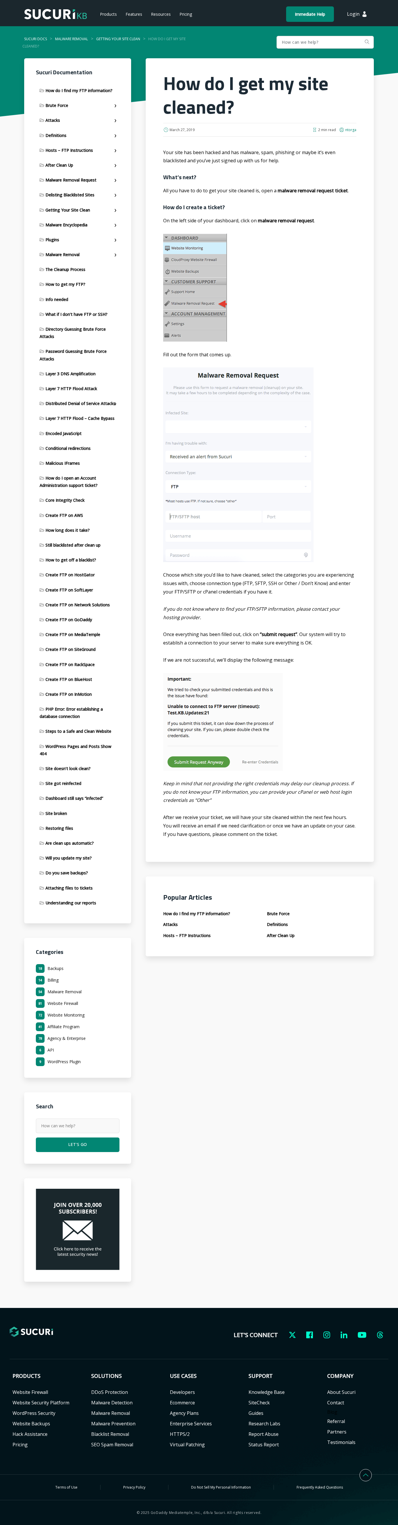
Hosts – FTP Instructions (69, 150)
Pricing (185, 14)
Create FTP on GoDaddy (68, 619)
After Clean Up (59, 165)
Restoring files (59, 828)
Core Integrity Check (64, 500)
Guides (256, 1413)
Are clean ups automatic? (69, 843)
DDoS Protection (109, 1392)
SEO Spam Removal (112, 1444)
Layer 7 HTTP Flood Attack (71, 388)
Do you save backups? (66, 873)
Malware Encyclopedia (66, 225)
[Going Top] (366, 1470)
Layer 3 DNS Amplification (70, 373)
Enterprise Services (191, 1423)
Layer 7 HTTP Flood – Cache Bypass (80, 418)
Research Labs (264, 1423)
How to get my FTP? (65, 284)
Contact (335, 1402)
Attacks (52, 120)
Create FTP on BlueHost (68, 679)
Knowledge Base (267, 1392)
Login (353, 14)
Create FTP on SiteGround (70, 649)
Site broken (56, 813)
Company (340, 1376)
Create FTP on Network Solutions (77, 604)
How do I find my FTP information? (78, 90)
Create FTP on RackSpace (70, 664)
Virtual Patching (187, 1444)
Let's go (366, 42)
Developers (182, 1392)
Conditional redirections (68, 448)
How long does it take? (67, 530)
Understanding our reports (70, 903)
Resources (161, 14)
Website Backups (31, 1423)
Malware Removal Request (70, 180)
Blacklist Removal (110, 1434)
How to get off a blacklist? (70, 560)
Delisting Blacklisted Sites (69, 195)
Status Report (264, 1444)
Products (108, 14)
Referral (336, 1421)
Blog (332, 1412)
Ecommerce (182, 1402)
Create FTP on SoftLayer (69, 590)
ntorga (350, 130)
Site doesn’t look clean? (68, 768)
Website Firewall (30, 1392)
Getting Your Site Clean (67, 210)
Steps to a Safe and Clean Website (78, 731)
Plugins (52, 239)
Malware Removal (62, 254)
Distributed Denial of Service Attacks (80, 403)
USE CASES (183, 1376)
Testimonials (341, 1442)
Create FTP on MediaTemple (72, 634)
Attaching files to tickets (69, 888)
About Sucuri (341, 1392)
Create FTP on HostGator (70, 574)
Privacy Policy (134, 1487)
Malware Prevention (113, 1423)
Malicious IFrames (62, 463)
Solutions (106, 1376)
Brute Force (56, 105)
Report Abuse (264, 1434)
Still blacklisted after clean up (73, 545)
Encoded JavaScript (63, 433)
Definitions (55, 135)
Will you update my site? (68, 858)
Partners (336, 1432)
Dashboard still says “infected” (74, 798)
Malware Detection (112, 1402)
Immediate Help (310, 14)
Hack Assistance (30, 1434)
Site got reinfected (63, 783)
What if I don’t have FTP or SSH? (76, 314)
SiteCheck (259, 1402)
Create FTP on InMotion (68, 694)
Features (134, 14)
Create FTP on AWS (64, 515)
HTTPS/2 (180, 1434)
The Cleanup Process (65, 269)
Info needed (56, 299)
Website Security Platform (41, 1402)
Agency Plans (184, 1413)
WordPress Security (34, 1413)
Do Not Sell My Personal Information (221, 1487)
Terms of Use (66, 1487)
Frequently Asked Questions (320, 1487)
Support (261, 1376)
